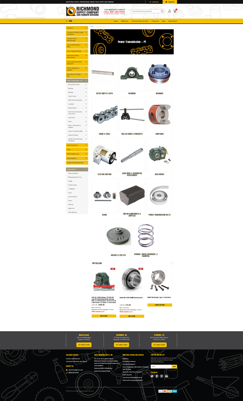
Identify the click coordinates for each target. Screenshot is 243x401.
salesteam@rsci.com (75, 370)
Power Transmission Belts (75, 131)
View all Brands (72, 212)
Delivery (126, 358)
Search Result (172, 21)
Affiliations (124, 21)
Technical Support (129, 364)
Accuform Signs (72, 185)
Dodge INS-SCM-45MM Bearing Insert (131, 298)
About (116, 21)
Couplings (71, 104)
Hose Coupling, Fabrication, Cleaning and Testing (135, 368)
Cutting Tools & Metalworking (72, 39)
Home (91, 26)
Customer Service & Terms (140, 21)
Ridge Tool (71, 208)
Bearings (70, 88)
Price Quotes (127, 375)
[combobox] (147, 11)
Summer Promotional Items (75, 162)
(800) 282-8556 (73, 372)
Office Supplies (71, 158)
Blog (163, 21)
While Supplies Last (73, 154)
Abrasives (70, 28)
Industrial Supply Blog (102, 371)
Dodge (70, 181)
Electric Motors (72, 108)
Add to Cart (103, 316)
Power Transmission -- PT (74, 80)
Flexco (70, 200)
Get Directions (84, 345)
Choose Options (160, 305)
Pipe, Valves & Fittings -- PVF (74, 75)
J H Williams (71, 189)
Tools (68, 149)
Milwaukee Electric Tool (74, 177)
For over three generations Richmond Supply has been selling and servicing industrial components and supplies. (107, 362)
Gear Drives (71, 117)
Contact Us (155, 21)
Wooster (70, 204)
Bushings (70, 92)
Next (172, 263)
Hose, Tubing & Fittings (74, 51)
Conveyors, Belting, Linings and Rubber (75, 33)
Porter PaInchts (72, 196)
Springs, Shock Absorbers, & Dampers (75, 140)
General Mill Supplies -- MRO (74, 46)
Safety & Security (72, 145)
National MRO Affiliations (103, 368)
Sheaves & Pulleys (73, 135)
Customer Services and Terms (76, 361)
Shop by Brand (71, 169)
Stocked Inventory (129, 361)
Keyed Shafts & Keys (74, 84)
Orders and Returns (73, 358)
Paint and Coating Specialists (133, 380)
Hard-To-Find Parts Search (132, 372)
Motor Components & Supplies (74, 126)
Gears (70, 121)
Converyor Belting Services (132, 377)
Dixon (70, 193)
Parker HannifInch (73, 173)
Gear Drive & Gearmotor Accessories (75, 112)
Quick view (104, 281)
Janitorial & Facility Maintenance (73, 56)
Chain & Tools (72, 96)
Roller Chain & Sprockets (75, 100)
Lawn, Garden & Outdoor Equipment (74, 62)
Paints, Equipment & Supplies (73, 69)
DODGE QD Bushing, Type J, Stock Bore (159, 297)
